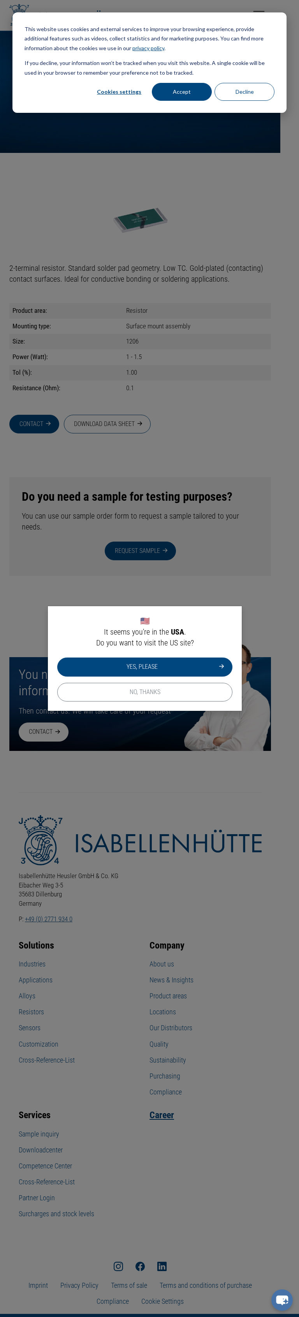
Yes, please (142, 666)
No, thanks (145, 692)
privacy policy (148, 48)
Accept (182, 91)
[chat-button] (282, 1300)
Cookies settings (119, 91)
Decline (245, 91)
